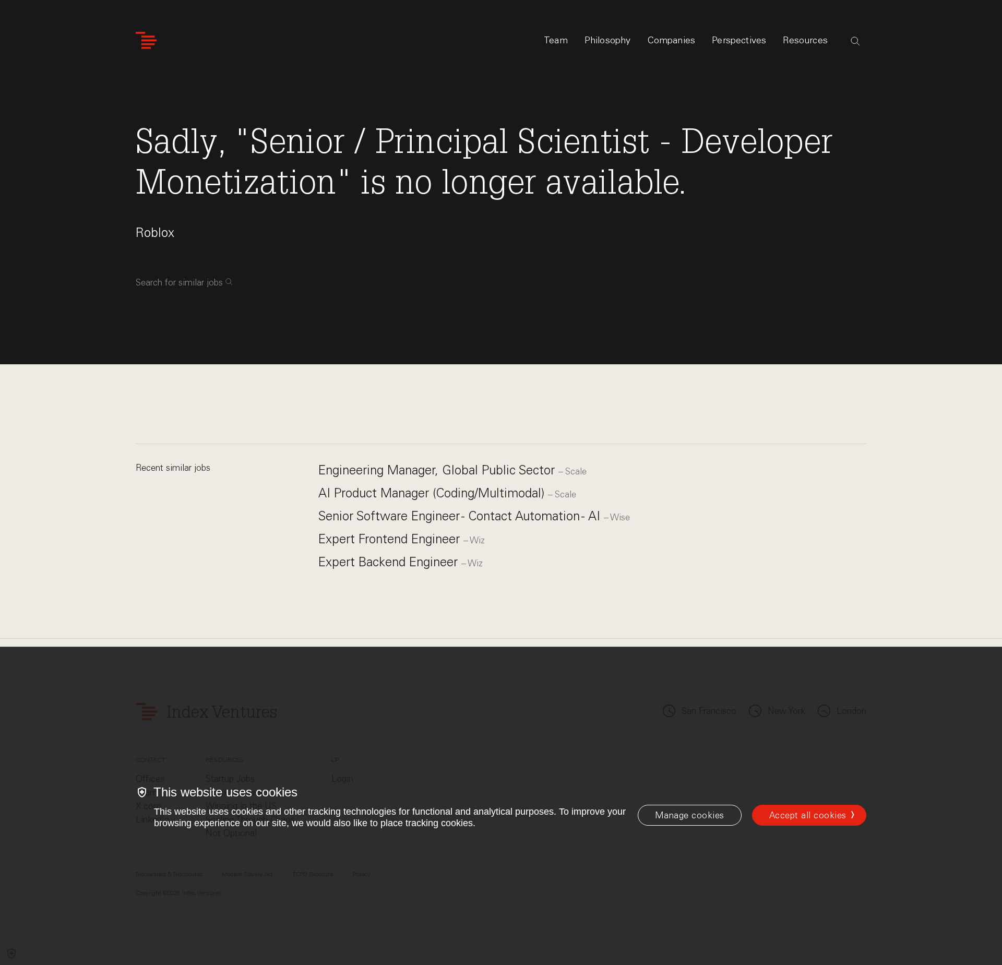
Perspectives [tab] (739, 40)
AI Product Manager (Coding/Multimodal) (433, 493)
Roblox (155, 232)
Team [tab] (556, 40)
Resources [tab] (805, 40)
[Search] (855, 41)
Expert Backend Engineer (389, 561)
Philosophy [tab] (607, 40)
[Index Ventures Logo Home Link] (146, 40)
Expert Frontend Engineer (390, 538)
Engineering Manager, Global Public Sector (438, 470)
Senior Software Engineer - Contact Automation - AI (461, 515)
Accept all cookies (807, 815)
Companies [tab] (672, 40)
